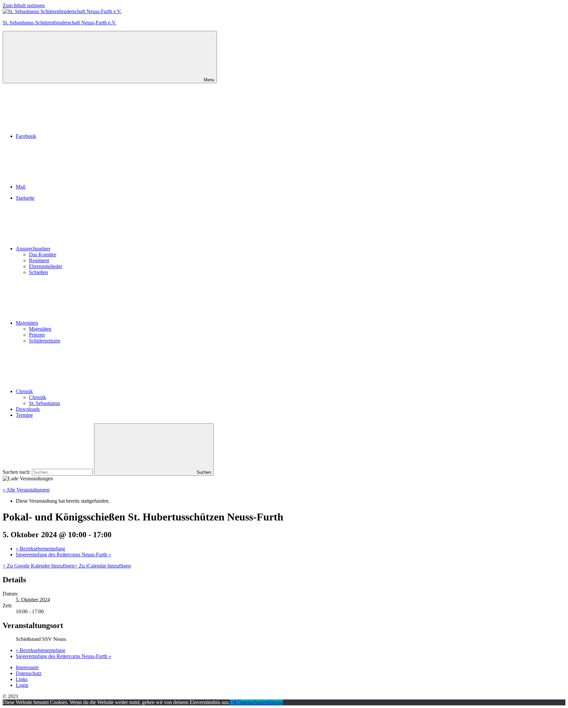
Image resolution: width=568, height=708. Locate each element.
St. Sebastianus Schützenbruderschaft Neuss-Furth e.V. (59, 22)
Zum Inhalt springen (24, 5)
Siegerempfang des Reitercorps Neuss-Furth (63, 554)
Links (22, 679)
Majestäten (27, 323)
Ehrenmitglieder (45, 266)
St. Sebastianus (44, 403)
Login (22, 685)
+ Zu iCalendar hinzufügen (103, 566)
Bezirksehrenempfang (40, 548)
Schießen (38, 272)
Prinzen (37, 335)
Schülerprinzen (44, 340)
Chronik (24, 391)
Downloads (28, 409)
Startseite (25, 198)
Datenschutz (28, 673)
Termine (24, 415)
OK (234, 702)
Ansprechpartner (33, 248)
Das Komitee (42, 254)
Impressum (27, 667)
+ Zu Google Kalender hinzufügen (39, 566)
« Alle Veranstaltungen (26, 490)
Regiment (39, 260)
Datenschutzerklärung (260, 702)
